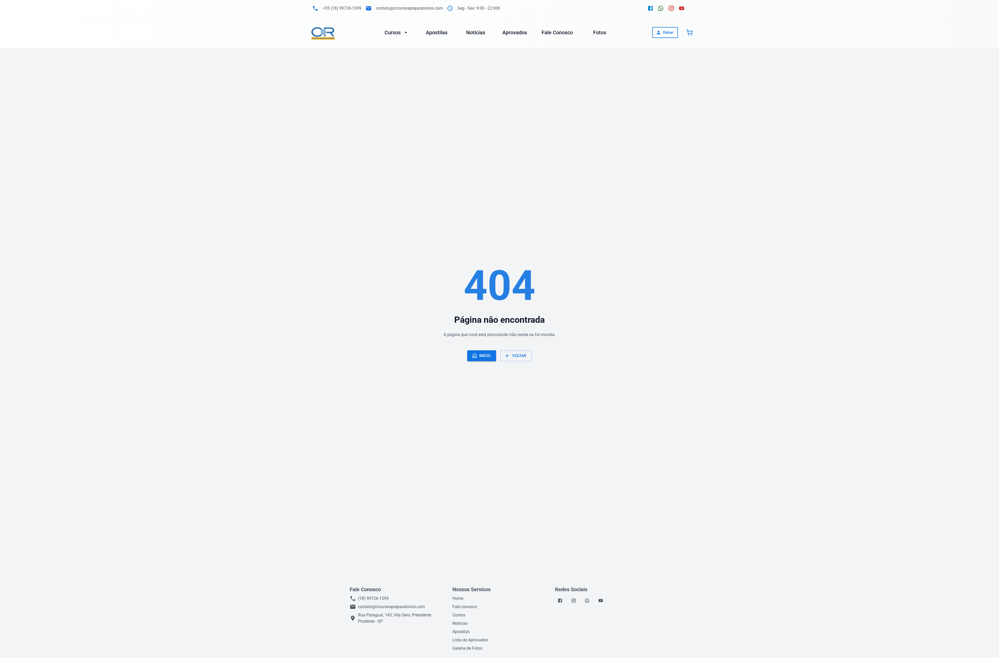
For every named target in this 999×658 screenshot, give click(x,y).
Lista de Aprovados (470, 639)
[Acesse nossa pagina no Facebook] (560, 600)
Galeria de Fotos (467, 648)
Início (484, 355)
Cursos (393, 32)
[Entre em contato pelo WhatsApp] (661, 8)
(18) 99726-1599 (373, 598)
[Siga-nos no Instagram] (671, 8)
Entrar (668, 32)
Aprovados (514, 32)
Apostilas (436, 32)
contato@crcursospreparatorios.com (391, 606)
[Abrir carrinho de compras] (689, 32)
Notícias (475, 32)
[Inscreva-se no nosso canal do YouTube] (681, 8)
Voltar (519, 355)
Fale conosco (464, 606)
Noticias (460, 623)
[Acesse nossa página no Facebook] (650, 8)
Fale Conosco (557, 32)
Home (457, 598)
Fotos (599, 32)
